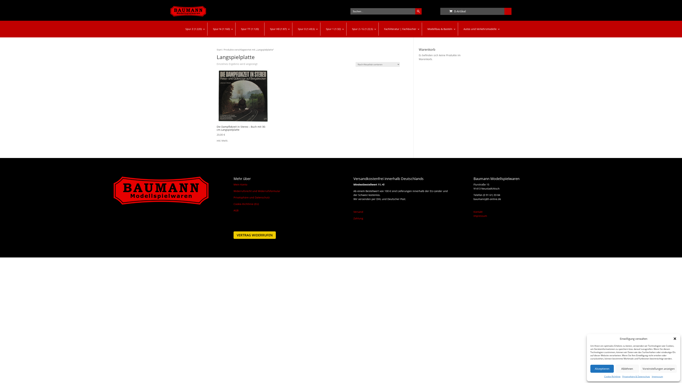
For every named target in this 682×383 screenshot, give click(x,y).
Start (219, 49)
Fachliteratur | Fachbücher (400, 29)
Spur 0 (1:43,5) (306, 29)
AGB (236, 210)
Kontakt (478, 211)
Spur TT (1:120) (250, 29)
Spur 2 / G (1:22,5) (362, 29)
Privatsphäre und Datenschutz (252, 197)
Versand (358, 211)
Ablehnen (627, 368)
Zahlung (358, 218)
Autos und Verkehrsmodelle (480, 29)
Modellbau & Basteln (439, 29)
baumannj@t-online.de (487, 199)
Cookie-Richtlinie (612, 376)
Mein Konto (240, 184)
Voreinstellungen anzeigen (659, 368)
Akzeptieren (602, 368)
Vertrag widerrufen (255, 235)
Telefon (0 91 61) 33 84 (486, 195)
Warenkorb (443, 12)
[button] (675, 338)
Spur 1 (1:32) (333, 29)
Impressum (657, 376)
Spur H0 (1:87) (278, 29)
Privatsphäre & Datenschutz (636, 376)
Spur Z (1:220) (193, 29)
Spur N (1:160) (221, 29)
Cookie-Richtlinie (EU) (246, 204)
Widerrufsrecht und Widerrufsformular (257, 191)
